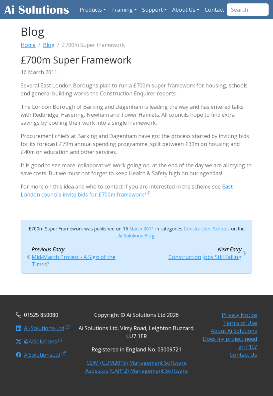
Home (28, 45)
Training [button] (122, 9)
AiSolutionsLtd (42, 354)
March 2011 (142, 228)
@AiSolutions (40, 341)
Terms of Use (240, 323)
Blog (49, 45)
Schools (221, 228)
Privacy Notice (239, 315)
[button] (93, 9)
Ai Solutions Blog (136, 235)
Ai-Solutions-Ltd (44, 328)
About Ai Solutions (234, 330)
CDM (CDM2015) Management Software (137, 362)
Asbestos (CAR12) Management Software (136, 370)
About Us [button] (183, 9)
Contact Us (243, 354)
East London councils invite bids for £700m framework (127, 190)
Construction (197, 228)
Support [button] (152, 9)
